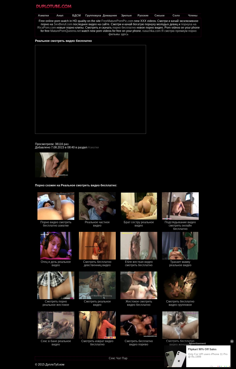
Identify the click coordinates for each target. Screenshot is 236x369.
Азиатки (93, 147)
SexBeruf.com (63, 24)
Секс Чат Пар (118, 358)
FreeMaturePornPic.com (117, 20)
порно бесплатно (124, 27)
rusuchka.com (151, 30)
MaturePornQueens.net (65, 30)
